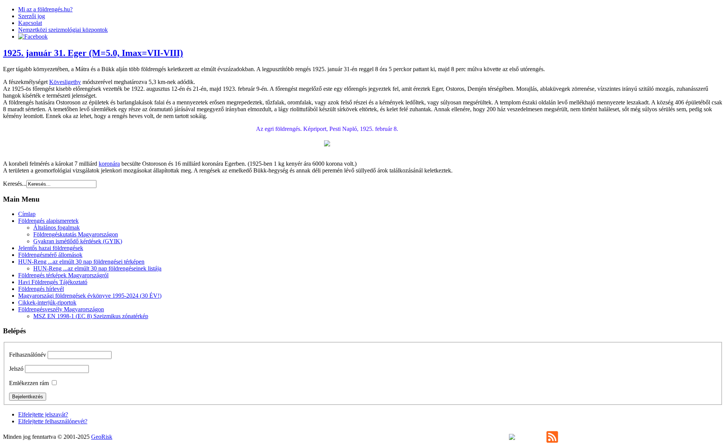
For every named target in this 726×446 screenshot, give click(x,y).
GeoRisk (101, 437)
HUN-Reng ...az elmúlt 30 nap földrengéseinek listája (97, 268)
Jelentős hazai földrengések (50, 248)
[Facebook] (33, 36)
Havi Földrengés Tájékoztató (52, 282)
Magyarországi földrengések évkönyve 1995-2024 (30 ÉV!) (89, 295)
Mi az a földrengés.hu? (45, 9)
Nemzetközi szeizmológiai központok (63, 29)
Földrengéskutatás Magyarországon (75, 234)
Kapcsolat (30, 23)
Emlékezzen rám (29, 383)
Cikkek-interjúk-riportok (47, 302)
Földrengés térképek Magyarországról (63, 275)
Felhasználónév (27, 354)
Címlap (27, 214)
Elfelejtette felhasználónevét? (52, 421)
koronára (109, 163)
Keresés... (14, 183)
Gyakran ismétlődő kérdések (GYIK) (77, 241)
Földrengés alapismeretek (48, 221)
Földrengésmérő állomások (50, 255)
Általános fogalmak (56, 227)
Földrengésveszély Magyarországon (61, 309)
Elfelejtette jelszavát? (43, 414)
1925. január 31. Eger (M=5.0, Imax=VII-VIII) (93, 53)
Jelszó (16, 368)
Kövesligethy (65, 82)
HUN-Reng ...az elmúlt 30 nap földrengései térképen (81, 261)
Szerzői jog (31, 16)
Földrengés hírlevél (41, 289)
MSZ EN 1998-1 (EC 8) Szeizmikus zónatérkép (90, 316)
